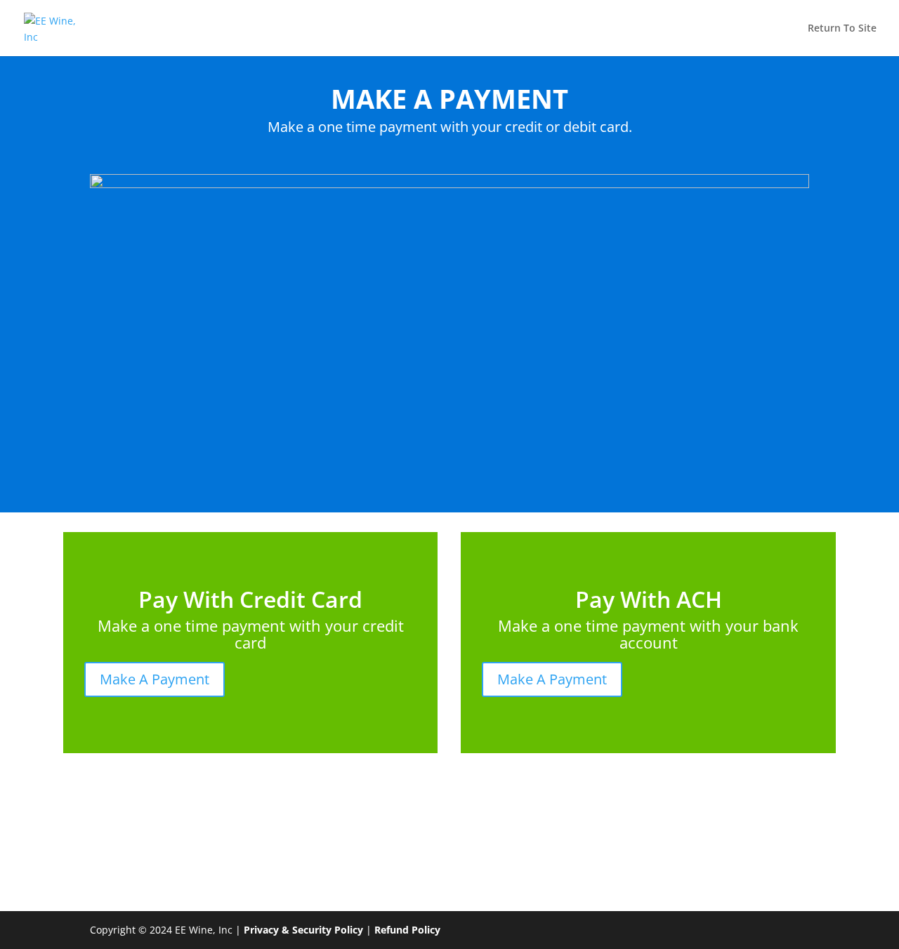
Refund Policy (407, 929)
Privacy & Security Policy (303, 929)
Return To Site (842, 28)
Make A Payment (154, 679)
